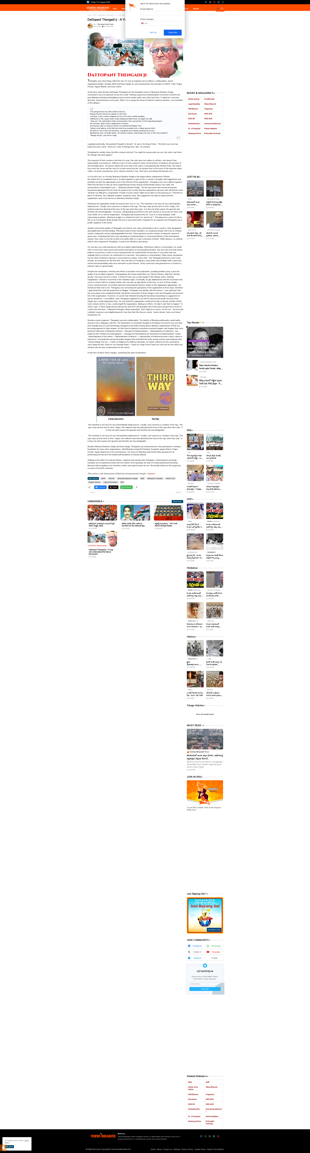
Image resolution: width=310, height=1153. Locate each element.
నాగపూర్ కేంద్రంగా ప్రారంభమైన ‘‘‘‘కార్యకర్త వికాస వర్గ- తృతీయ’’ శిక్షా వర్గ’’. (194, 487)
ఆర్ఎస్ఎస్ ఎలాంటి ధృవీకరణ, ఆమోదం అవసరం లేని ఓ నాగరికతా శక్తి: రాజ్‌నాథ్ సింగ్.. (214, 234)
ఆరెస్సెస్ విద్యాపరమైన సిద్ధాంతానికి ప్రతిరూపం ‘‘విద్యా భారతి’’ (213, 487)
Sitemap (176, 1149)
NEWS (196, 9)
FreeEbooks (209, 99)
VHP (207, 1082)
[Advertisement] (135, 583)
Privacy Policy (187, 1149)
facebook (197, 946)
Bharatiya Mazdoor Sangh (127, 478)
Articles (111, 478)
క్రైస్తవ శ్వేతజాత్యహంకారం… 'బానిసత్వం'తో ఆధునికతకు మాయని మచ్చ (195, 663)
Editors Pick (170, 478)
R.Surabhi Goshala (212, 133)
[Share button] (136, 487)
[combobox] (144, 23)
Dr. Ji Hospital (194, 128)
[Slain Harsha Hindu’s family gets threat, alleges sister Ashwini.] (192, 365)
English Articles (94, 482)
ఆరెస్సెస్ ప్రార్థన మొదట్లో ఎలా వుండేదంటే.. (213, 456)
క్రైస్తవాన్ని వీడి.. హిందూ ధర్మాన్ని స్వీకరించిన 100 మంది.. (194, 556)
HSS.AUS (208, 119)
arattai (214, 958)
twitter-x (197, 952)
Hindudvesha (194, 124)
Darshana (192, 114)
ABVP (103, 478)
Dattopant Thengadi (155, 478)
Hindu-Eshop (193, 99)
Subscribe (172, 32)
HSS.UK (191, 119)
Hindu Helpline (210, 128)
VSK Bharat (193, 109)
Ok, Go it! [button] (9, 1147)
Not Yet (153, 32)
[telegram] (218, 2)
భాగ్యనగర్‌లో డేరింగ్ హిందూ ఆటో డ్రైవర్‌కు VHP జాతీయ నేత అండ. (195, 525)
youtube (216, 952)
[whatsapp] (222, 2)
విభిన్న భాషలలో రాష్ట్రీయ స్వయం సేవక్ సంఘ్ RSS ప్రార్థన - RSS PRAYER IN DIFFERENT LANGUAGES (211, 382)
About (159, 1149)
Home (90, 15)
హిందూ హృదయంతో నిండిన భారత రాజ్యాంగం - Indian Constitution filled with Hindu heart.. (214, 625)
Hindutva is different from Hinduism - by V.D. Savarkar (194, 625)
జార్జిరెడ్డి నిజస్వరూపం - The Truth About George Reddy (166, 524)
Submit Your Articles (215, 1149)
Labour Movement (110, 482)
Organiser (151, 473)
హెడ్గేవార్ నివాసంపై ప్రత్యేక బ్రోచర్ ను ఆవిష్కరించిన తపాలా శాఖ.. (214, 203)
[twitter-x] (210, 2)
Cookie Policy (200, 1149)
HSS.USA (208, 114)
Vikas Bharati (210, 104)
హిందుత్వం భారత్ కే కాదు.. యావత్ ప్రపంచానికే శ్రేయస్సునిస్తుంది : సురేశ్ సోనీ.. (214, 594)
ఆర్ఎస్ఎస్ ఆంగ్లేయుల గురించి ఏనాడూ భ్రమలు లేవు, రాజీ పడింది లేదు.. (213, 694)
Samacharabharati (212, 124)
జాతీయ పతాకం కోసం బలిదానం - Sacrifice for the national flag (133, 524)
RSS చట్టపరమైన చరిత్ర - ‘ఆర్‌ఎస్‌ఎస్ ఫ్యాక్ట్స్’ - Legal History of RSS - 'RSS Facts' (195, 456)
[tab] (116, 8)
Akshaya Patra (194, 133)
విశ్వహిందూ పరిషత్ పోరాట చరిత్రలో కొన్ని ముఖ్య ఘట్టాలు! (214, 556)
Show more (177, 501)
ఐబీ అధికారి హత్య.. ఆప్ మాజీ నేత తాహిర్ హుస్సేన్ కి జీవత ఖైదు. (195, 234)
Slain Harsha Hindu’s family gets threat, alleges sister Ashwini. (211, 367)
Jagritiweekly (194, 104)
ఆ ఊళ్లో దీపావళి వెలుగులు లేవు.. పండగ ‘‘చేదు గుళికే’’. (195, 694)
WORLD (184, 9)
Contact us (167, 1149)
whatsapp (216, 946)
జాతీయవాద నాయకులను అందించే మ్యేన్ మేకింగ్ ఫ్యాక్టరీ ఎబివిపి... (102, 524)
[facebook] (205, 2)
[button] (218, 8)
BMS (142, 478)
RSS (115, 9)
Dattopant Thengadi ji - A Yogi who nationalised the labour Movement (101, 551)
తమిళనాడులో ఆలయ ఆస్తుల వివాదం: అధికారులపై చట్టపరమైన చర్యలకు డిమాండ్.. (194, 203)
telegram (197, 958)
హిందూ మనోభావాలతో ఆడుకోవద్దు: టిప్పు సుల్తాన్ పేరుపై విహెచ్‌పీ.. (214, 525)
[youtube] (214, 2)
